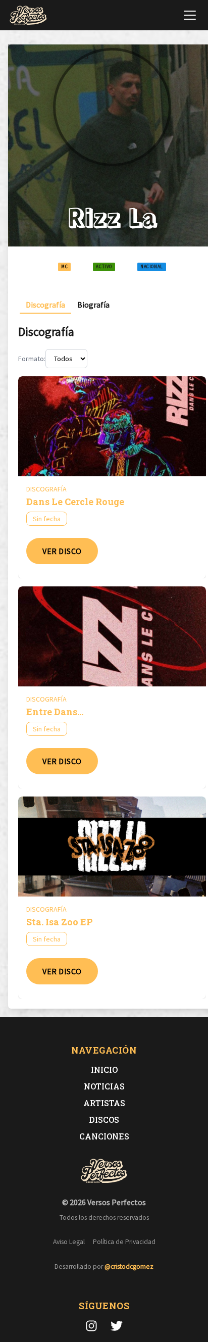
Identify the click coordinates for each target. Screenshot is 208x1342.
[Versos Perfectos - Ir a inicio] (28, 15)
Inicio (104, 1069)
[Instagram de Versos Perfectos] (91, 1326)
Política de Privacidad (124, 1241)
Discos (104, 1119)
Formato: (31, 358)
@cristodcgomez (129, 1266)
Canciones (104, 1136)
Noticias (104, 1086)
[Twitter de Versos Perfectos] (116, 1326)
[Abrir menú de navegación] (190, 15)
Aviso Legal (69, 1241)
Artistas (104, 1103)
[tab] (45, 304)
